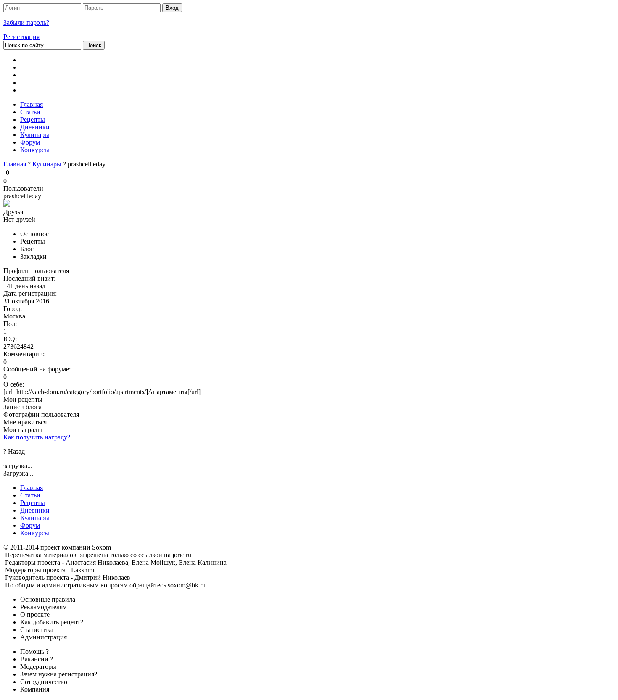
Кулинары (46, 164)
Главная (14, 164)
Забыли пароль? (26, 22)
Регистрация (21, 36)
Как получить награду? (36, 437)
